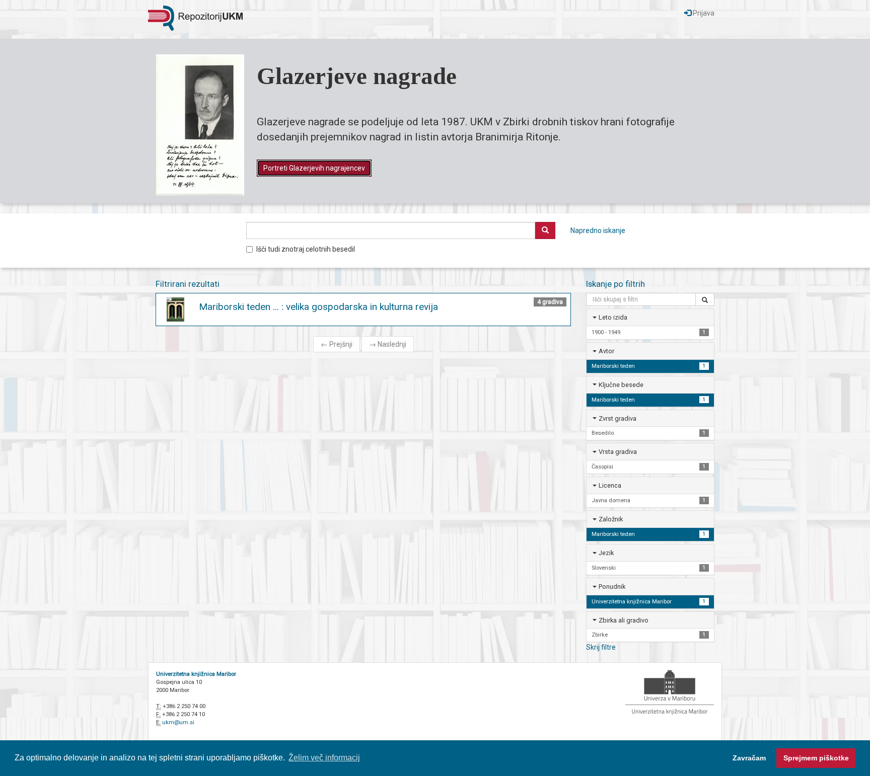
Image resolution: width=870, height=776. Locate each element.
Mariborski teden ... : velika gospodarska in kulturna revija (318, 307)
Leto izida (613, 317)
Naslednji (387, 344)
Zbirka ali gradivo (623, 620)
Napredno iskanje (597, 230)
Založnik (611, 519)
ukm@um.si (178, 722)
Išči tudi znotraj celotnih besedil (305, 249)
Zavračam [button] (749, 758)
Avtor (606, 351)
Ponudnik (612, 586)
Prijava (702, 13)
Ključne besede (621, 385)
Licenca (610, 485)
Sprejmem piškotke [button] (816, 758)
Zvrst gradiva (617, 418)
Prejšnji (336, 344)
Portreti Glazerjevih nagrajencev (314, 168)
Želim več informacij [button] (324, 757)
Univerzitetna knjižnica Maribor (196, 674)
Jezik (606, 553)
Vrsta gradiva (618, 451)
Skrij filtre (601, 647)
